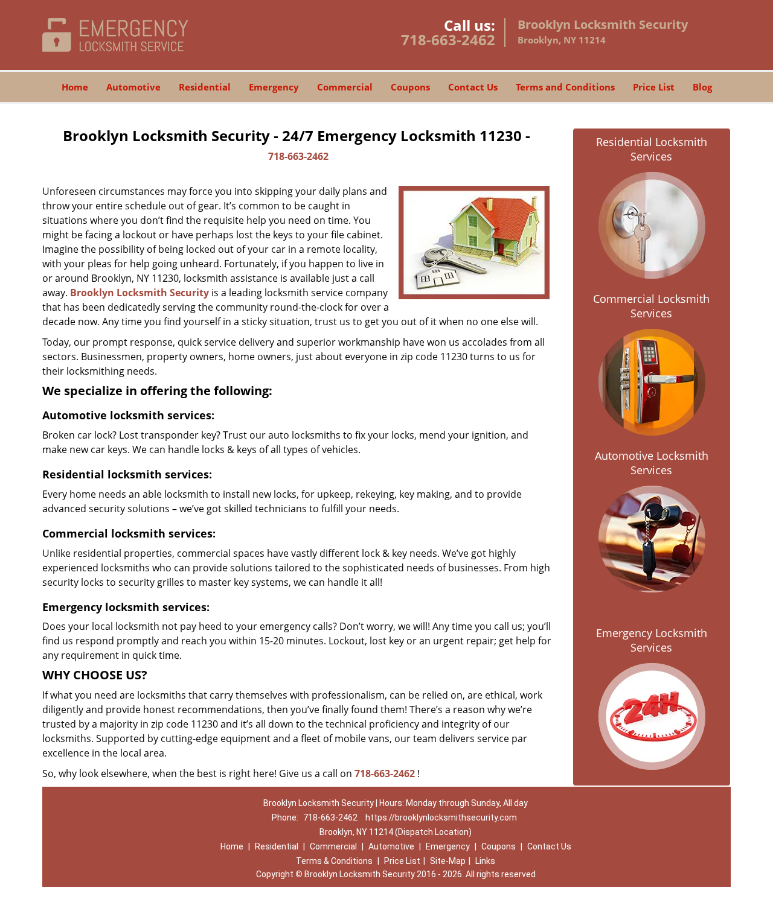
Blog (702, 87)
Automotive (133, 87)
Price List (654, 87)
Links (485, 861)
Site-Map (448, 861)
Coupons (410, 87)
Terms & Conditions (334, 861)
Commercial (345, 87)
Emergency (274, 87)
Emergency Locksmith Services (651, 640)
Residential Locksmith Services (651, 149)
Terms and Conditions (565, 87)
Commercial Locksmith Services (651, 305)
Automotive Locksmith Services (651, 462)
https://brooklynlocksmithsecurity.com (441, 817)
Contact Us (473, 87)
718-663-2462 (448, 39)
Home (75, 87)
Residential (205, 87)
